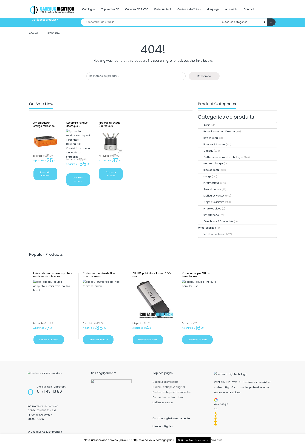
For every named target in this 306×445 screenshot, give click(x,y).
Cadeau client (162, 9)
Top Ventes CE (110, 9)
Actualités (231, 9)
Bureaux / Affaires (214, 144)
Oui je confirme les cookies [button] (193, 440)
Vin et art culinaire (214, 234)
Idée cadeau (211, 170)
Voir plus (216, 440)
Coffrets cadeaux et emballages (223, 157)
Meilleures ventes (213, 195)
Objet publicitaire (213, 202)
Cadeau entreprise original (168, 387)
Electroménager (213, 163)
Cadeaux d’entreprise (165, 382)
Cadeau (208, 151)
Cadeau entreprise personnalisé (171, 392)
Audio (206, 125)
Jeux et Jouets (212, 189)
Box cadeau (210, 138)
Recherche (204, 76)
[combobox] (150, 22)
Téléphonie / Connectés (218, 221)
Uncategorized (207, 228)
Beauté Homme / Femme (219, 131)
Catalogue (88, 9)
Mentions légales (162, 426)
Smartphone (211, 215)
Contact (249, 9)
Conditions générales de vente (171, 418)
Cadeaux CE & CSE (136, 9)
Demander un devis (45, 174)
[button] (245, 412)
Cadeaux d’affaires (188, 9)
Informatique (211, 183)
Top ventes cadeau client (168, 397)
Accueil (33, 33)
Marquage (213, 9)
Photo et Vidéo (212, 208)
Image (207, 176)
